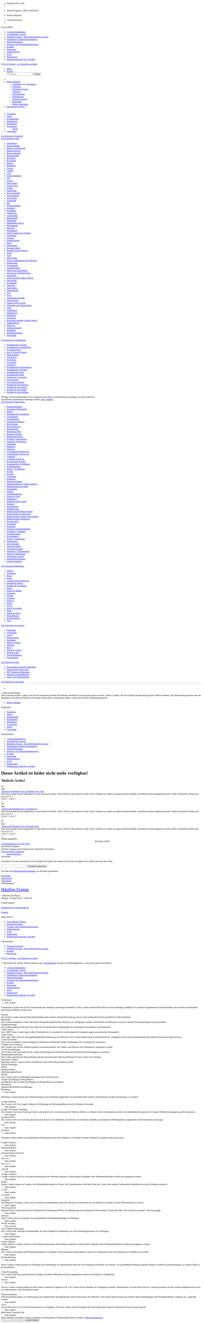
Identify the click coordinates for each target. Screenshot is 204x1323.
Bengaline (11, 158)
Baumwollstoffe (14, 153)
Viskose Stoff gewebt (16, 303)
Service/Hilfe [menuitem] (24, 43)
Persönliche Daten (20, 89)
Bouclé (10, 163)
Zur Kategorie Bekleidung (12, 566)
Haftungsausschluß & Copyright (21, 59)
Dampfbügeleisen (14, 407)
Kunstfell (11, 208)
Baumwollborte (13, 426)
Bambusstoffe (13, 156)
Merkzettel (17, 102)
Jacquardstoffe (13, 196)
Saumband (11, 524)
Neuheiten (11, 573)
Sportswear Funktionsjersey (19, 273)
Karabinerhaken (14, 466)
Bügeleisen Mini (14, 431)
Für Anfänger (12, 380)
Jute (8, 203)
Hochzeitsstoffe (13, 193)
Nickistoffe (11, 235)
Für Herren (11, 360)
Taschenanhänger (14, 655)
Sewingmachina (14, 350)
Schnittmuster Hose (15, 372)
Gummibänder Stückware (18, 454)
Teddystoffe (12, 288)
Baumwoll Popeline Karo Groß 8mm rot (19, 809)
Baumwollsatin (13, 146)
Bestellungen (18, 97)
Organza (10, 238)
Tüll (8, 293)
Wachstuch (11, 318)
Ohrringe (11, 645)
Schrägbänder (13, 536)
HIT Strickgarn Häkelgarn (18, 672)
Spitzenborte (12, 541)
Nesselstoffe (12, 230)
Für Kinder (11, 362)
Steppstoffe (12, 275)
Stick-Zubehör (13, 544)
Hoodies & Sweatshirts (17, 586)
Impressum (11, 49)
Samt (9, 255)
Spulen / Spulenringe (16, 539)
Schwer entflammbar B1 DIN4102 (22, 260)
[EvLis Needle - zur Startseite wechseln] (19, 64)
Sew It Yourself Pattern (17, 352)
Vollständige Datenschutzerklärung (22, 39)
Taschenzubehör (14, 546)
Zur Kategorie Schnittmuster (13, 340)
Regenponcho (13, 521)
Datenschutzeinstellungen (12, 1320)
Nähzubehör (12, 719)
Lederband (11, 476)
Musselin (11, 228)
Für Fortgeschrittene (15, 382)
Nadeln (10, 491)
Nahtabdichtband (14, 494)
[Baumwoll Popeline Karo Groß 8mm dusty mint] (1, 791)
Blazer (9, 576)
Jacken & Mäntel (14, 591)
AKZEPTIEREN (32, 1320)
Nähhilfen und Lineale (16, 501)
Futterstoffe (12, 191)
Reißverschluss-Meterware (18, 519)
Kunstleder (11, 210)
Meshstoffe (11, 220)
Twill (9, 295)
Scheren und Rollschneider (18, 529)
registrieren (31, 84)
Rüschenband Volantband (18, 414)
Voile (9, 308)
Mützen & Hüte (13, 642)
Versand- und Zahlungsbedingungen (22, 44)
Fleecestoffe (12, 183)
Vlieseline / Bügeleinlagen (18, 551)
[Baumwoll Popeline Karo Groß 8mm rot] (1, 809)
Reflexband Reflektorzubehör (20, 511)
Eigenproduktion (14, 176)
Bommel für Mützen (15, 421)
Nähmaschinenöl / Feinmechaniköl (22, 484)
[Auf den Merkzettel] (2, 802)
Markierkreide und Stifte (17, 486)
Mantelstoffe (12, 218)
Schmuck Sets (13, 652)
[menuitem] (105, 32)
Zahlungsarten (18, 94)
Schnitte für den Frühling (18, 392)
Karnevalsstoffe (13, 205)
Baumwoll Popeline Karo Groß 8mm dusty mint (23, 791)
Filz (8, 178)
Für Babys (11, 365)
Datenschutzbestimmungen (24, 871)
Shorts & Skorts (14, 613)
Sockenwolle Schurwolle (18, 669)
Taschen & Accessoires (17, 377)
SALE (9, 253)
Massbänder (12, 489)
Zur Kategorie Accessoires (12, 625)
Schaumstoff (12, 265)
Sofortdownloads (19, 99)
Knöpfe (10, 471)
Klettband (11, 479)
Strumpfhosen (13, 616)
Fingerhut (11, 446)
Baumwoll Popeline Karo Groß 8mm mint (20, 826)
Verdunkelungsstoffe (16, 298)
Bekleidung (12, 722)
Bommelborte (13, 429)
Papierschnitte (13, 355)
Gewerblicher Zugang (16, 34)
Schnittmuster (13, 717)
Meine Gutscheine (20, 104)
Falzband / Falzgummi (16, 441)
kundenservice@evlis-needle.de (15, 907)
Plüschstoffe (12, 245)
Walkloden (11, 315)
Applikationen (13, 419)
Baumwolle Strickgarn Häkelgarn (21, 667)
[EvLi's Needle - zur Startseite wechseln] (19, 958)
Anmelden (17, 84)
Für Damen (12, 357)
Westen (10, 571)
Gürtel (9, 635)
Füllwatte (11, 449)
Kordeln (10, 474)
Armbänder (12, 632)
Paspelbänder (12, 506)
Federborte (11, 444)
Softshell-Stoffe (13, 268)
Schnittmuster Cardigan (17, 370)
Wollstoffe (11, 330)
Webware (11, 325)
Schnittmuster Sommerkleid (19, 347)
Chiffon (10, 171)
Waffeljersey (12, 310)
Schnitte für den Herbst (17, 387)
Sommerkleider (13, 618)
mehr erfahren (47, 399)
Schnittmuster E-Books (17, 345)
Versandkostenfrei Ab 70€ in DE (15, 844)
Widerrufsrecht (13, 52)
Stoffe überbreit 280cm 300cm (20, 278)
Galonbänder (12, 416)
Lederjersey (12, 213)
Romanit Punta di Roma (17, 250)
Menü (9, 69)
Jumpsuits (11, 593)
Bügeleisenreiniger (15, 436)
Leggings (11, 598)
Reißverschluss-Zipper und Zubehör (22, 516)
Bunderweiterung (14, 434)
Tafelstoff (11, 285)
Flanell (10, 181)
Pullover (10, 601)
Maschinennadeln (14, 481)
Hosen (9, 588)
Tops (9, 621)
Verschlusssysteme (15, 549)
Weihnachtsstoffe (14, 328)
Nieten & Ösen (13, 496)
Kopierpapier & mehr (16, 461)
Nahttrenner (12, 499)
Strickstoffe (12, 280)
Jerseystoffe (12, 198)
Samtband (11, 526)
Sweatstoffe (12, 283)
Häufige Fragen (15, 889)
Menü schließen (14, 82)
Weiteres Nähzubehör (16, 554)
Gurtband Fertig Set (15, 459)
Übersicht (16, 87)
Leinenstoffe (12, 215)
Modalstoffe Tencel (15, 223)
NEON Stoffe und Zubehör (19, 233)
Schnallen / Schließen (16, 531)
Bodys (9, 578)
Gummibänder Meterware (18, 451)
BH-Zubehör (12, 424)
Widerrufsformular (15, 42)
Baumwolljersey (14, 151)
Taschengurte (12, 657)
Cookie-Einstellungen (16, 32)
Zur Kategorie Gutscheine (12, 682)
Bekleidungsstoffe (14, 333)
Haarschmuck (13, 637)
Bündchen (11, 166)
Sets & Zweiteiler (14, 608)
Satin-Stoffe (12, 258)
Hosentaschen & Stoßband (18, 464)
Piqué (9, 243)
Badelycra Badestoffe (16, 148)
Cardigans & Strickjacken (18, 581)
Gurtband (11, 456)
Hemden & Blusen (15, 583)
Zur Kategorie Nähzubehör (13, 402)
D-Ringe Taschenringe (17, 439)
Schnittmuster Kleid (15, 375)
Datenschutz (12, 57)
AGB (9, 54)
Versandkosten (49, 963)
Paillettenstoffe (13, 240)
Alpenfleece (12, 143)
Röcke (9, 603)
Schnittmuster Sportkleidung (19, 367)
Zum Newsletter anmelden (12, 851)
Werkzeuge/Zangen (15, 556)
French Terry (12, 186)
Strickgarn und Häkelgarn (18, 674)
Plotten (10, 412)
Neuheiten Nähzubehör (17, 409)
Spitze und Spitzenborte (17, 270)
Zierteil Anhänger (14, 561)
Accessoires (12, 724)
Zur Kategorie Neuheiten (12, 136)
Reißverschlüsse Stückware (19, 514)
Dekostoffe (11, 335)
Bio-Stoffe (11, 161)
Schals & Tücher (14, 650)
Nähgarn (10, 504)
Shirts (9, 611)
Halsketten (11, 640)
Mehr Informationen (94, 1317)
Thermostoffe (12, 290)
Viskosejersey (13, 300)
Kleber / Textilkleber (16, 469)
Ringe (9, 647)
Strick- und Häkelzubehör (18, 677)
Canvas (10, 168)
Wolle (9, 727)
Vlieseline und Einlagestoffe (19, 305)
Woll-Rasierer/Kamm (16, 559)
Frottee (10, 188)
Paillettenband (13, 509)
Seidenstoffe (12, 263)
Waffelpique (12, 313)
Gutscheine (12, 729)
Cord (9, 173)
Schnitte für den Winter (17, 390)
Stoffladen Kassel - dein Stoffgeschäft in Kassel (27, 37)
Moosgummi (12, 225)
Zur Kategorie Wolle (10, 662)
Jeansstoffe (11, 200)
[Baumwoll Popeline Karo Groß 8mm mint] (1, 826)
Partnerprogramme (15, 946)
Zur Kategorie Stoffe (10, 138)
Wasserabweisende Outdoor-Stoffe (22, 320)
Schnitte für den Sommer (17, 385)
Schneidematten (14, 534)
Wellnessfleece (13, 323)
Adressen (16, 92)
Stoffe (9, 714)
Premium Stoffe (13, 248)
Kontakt (10, 47)
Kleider (10, 596)
